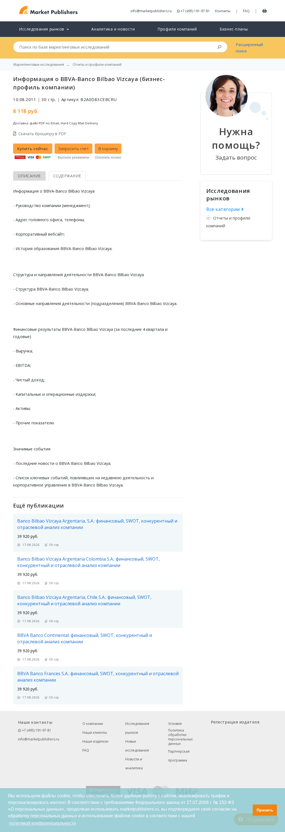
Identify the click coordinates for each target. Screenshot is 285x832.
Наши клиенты (94, 732)
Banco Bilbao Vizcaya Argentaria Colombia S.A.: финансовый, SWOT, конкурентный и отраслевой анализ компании (88, 562)
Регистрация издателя (235, 722)
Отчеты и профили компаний (228, 221)
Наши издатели (95, 741)
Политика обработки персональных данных (180, 737)
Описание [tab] (29, 175)
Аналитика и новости (113, 29)
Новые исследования (137, 746)
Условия (175, 723)
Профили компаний (177, 29)
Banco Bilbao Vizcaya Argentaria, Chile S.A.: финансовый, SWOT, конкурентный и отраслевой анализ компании (84, 600)
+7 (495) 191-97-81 (195, 11)
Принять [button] (265, 810)
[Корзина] (264, 10)
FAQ (246, 11)
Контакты (222, 11)
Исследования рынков (137, 728)
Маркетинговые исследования (38, 64)
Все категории (223, 209)
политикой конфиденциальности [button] (42, 823)
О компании (92, 723)
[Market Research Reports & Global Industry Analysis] (48, 10)
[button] (247, 810)
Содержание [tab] (67, 175)
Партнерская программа (179, 756)
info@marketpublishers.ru (151, 11)
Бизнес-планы (234, 29)
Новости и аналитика (134, 763)
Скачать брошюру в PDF (42, 133)
